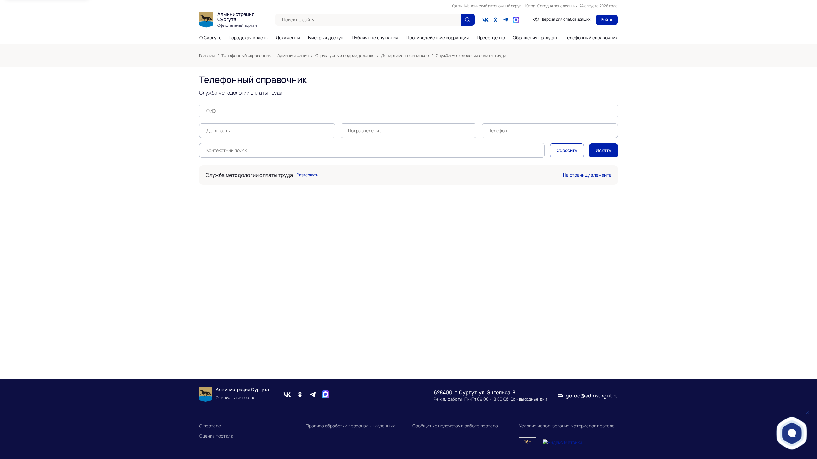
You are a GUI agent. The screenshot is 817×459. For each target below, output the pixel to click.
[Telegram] (506, 20)
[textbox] (368, 20)
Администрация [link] (293, 55)
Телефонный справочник (591, 37)
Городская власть (248, 37)
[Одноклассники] (495, 20)
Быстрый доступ (325, 37)
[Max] (325, 394)
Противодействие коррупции (437, 37)
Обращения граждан (535, 37)
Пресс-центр (491, 37)
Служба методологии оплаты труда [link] (471, 55)
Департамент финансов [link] (405, 55)
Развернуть (307, 175)
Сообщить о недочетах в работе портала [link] (455, 426)
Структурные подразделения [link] (344, 55)
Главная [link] (207, 55)
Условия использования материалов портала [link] (567, 426)
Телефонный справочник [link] (246, 55)
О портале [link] (210, 426)
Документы (288, 37)
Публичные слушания (375, 37)
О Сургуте (210, 37)
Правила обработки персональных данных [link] (350, 426)
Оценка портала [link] (216, 436)
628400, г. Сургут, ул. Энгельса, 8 (474, 392)
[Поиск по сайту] (468, 20)
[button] (791, 433)
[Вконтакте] (485, 20)
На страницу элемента (587, 175)
